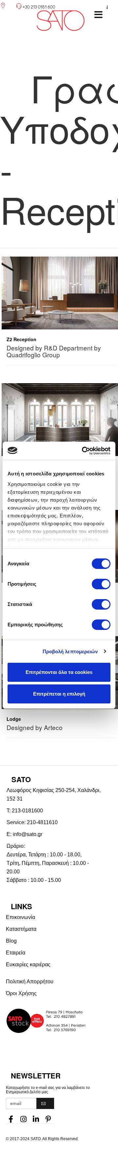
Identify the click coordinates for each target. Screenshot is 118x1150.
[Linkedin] (36, 1117)
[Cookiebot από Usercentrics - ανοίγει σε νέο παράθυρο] (83, 451)
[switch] (101, 584)
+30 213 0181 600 (39, 7)
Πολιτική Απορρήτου (29, 981)
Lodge (14, 719)
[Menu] (98, 14)
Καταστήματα (21, 929)
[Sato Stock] (62, 1020)
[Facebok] (11, 1117)
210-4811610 (42, 822)
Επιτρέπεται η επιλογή (59, 694)
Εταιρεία (15, 952)
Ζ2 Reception (21, 339)
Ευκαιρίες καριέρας (28, 964)
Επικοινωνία (20, 917)
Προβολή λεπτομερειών (70, 651)
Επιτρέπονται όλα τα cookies (59, 672)
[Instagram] (23, 1117)
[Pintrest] (48, 1117)
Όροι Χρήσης (21, 993)
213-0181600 (27, 810)
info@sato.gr (27, 834)
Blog (11, 941)
